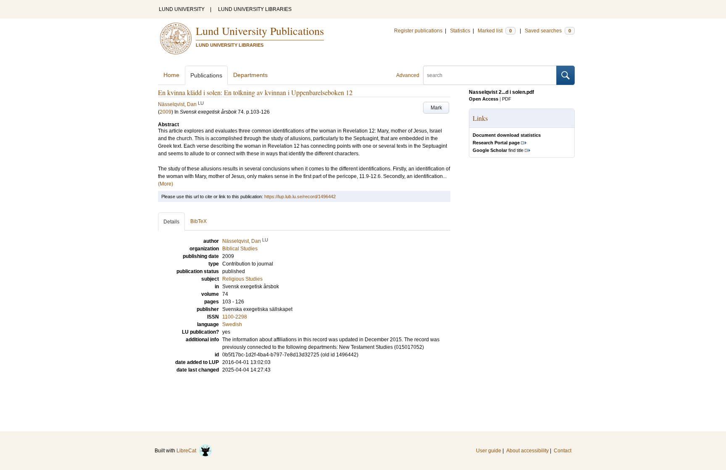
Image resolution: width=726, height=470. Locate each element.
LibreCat (187, 451)
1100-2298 (234, 317)
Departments (250, 75)
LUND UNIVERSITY (182, 9)
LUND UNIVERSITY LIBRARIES (255, 9)
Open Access (483, 98)
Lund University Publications (260, 31)
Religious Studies (242, 279)
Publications (206, 75)
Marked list (495, 31)
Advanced (407, 75)
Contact (562, 451)
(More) (165, 184)
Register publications (418, 31)
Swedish (232, 324)
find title (498, 150)
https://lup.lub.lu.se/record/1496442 (300, 196)
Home (171, 75)
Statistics (460, 31)
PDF (506, 98)
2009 (165, 112)
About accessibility (527, 451)
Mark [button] (436, 108)
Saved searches (548, 31)
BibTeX (198, 221)
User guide (488, 451)
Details (171, 222)
